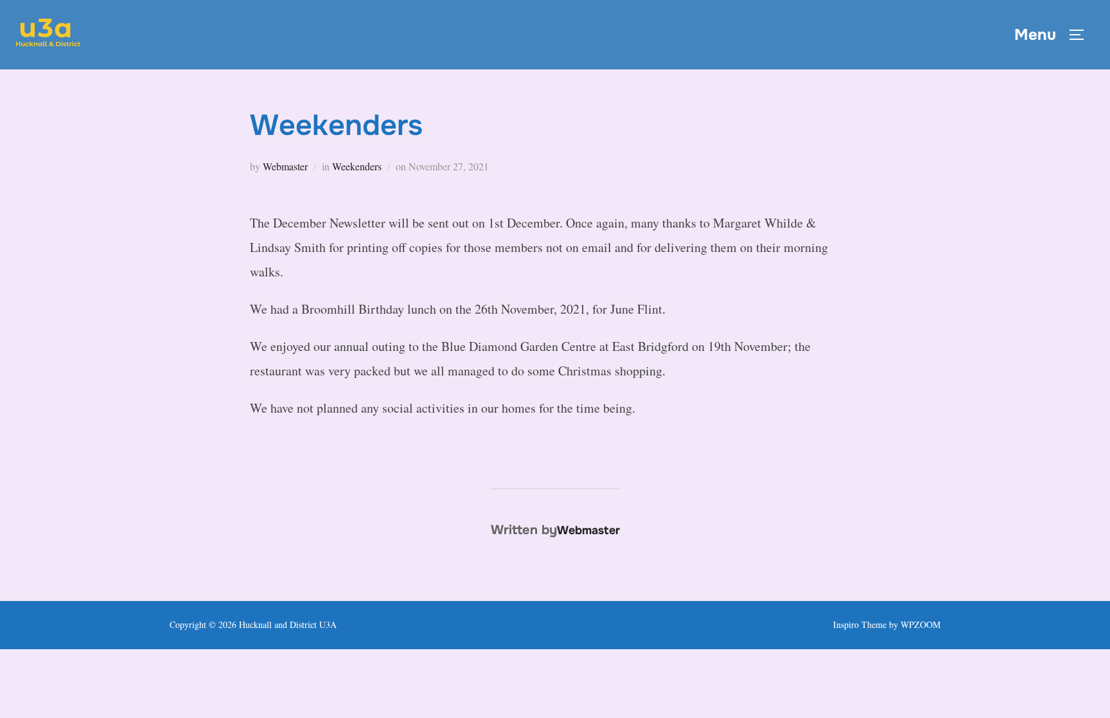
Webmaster (285, 166)
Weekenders (357, 166)
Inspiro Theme (859, 624)
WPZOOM (920, 624)
